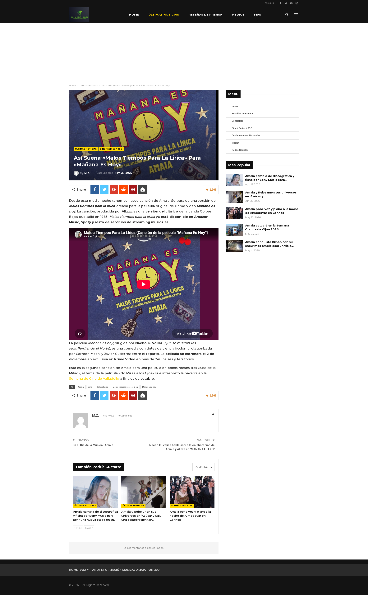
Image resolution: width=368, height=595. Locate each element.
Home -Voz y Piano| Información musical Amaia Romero (114, 570)
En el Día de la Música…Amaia (93, 445)
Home (134, 14)
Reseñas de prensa (205, 14)
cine (90, 387)
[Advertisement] (184, 52)
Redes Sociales (240, 150)
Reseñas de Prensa (242, 113)
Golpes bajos (102, 387)
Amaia (81, 387)
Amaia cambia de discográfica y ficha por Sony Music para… (269, 178)
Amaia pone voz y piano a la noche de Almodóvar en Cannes (272, 211)
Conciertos (237, 121)
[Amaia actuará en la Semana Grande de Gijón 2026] (234, 230)
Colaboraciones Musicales (246, 135)
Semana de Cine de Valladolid (94, 378)
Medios (238, 14)
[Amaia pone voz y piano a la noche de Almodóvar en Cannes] (192, 492)
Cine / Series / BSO (111, 149)
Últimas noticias (164, 14)
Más (257, 14)
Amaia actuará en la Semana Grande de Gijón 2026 (267, 227)
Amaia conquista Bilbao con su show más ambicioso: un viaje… (269, 244)
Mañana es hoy (149, 387)
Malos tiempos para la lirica (125, 387)
